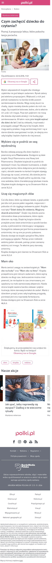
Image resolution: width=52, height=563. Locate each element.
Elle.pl (12, 494)
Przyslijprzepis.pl (38, 503)
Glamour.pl (12, 499)
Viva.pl (38, 508)
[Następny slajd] (48, 388)
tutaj (21, 560)
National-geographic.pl (12, 517)
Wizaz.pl (38, 513)
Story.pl (38, 517)
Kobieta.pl (38, 499)
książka (16, 362)
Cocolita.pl (12, 503)
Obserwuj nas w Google (17, 81)
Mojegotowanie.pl (12, 513)
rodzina (27, 362)
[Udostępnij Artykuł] (34, 82)
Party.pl (38, 494)
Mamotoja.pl (12, 508)
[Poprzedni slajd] (2, 388)
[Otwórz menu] (2, 2)
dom (5, 362)
